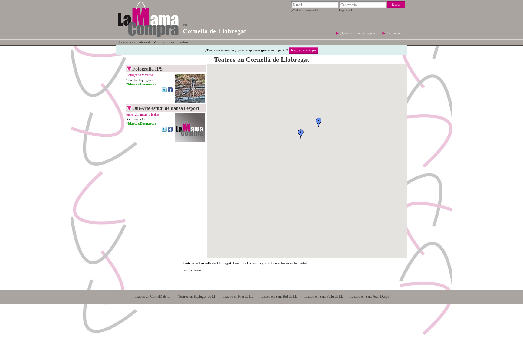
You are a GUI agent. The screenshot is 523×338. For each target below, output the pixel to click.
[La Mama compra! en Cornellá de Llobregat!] (147, 37)
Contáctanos (395, 33)
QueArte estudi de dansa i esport (165, 108)
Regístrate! (345, 10)
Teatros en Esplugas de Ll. (197, 296)
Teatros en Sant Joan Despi (369, 296)
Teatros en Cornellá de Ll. (153, 296)
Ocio (164, 42)
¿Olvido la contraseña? (304, 10)
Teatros (183, 42)
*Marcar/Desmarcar (141, 84)
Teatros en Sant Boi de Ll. (278, 296)
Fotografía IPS (147, 68)
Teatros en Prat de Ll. (238, 296)
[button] (301, 134)
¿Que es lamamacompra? (358, 33)
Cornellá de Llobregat (134, 42)
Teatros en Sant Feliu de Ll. (323, 296)
